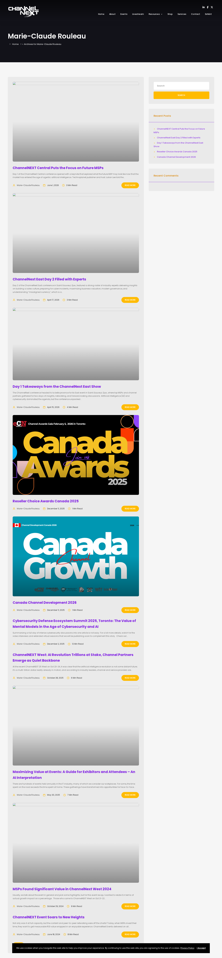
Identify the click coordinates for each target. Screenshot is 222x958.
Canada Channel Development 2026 (45, 602)
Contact (195, 14)
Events (123, 14)
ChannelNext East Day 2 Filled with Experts (49, 279)
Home (101, 14)
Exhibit (208, 14)
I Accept (201, 948)
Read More (130, 185)
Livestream (138, 14)
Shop (170, 14)
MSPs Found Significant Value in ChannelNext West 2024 (62, 889)
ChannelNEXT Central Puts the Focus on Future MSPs (58, 167)
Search (181, 95)
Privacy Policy (187, 948)
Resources (154, 14)
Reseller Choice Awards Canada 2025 (46, 501)
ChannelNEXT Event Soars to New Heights (49, 917)
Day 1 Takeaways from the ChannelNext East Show (57, 386)
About (112, 14)
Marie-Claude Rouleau (28, 185)
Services (182, 14)
